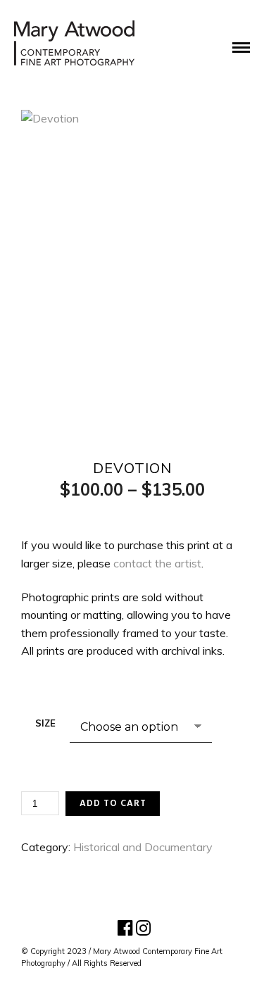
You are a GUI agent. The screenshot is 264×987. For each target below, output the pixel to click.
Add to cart (113, 803)
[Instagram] (141, 929)
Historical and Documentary (143, 847)
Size (45, 723)
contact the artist (157, 563)
